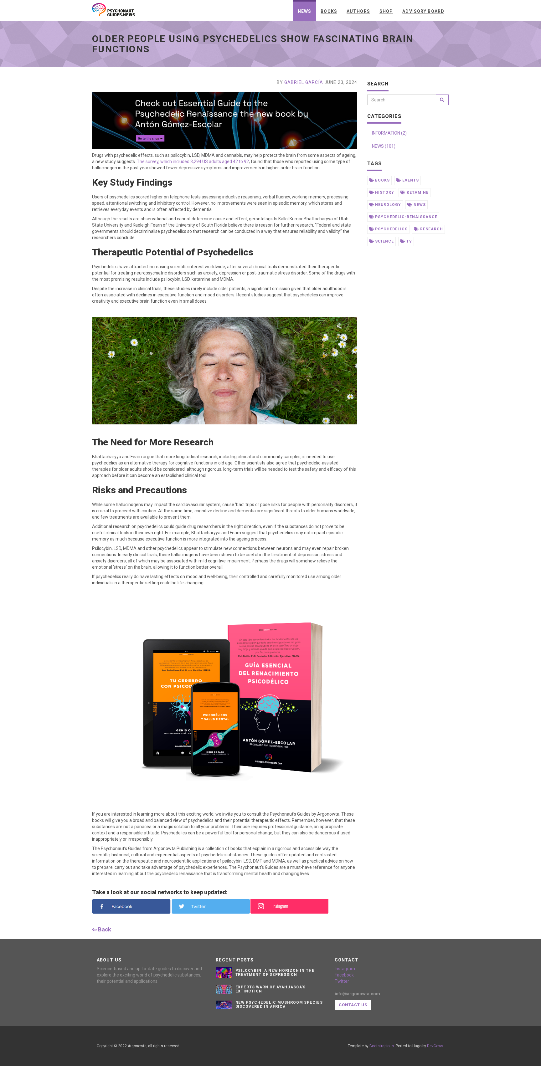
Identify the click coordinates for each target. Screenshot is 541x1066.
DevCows (435, 1046)
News (304, 11)
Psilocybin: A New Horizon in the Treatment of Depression (275, 972)
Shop (386, 11)
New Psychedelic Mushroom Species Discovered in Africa (279, 1004)
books (382, 180)
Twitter (342, 981)
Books (329, 11)
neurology (387, 204)
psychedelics (390, 229)
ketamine (417, 192)
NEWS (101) (383, 146)
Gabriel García (303, 82)
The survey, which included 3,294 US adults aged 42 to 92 (192, 161)
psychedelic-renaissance (405, 217)
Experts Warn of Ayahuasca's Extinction (270, 989)
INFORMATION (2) (389, 133)
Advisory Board (423, 11)
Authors (358, 11)
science (384, 241)
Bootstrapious (381, 1046)
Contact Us (353, 1004)
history (384, 192)
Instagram (345, 968)
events (410, 180)
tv (408, 241)
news (419, 204)
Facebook (344, 974)
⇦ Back (101, 929)
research (431, 229)
